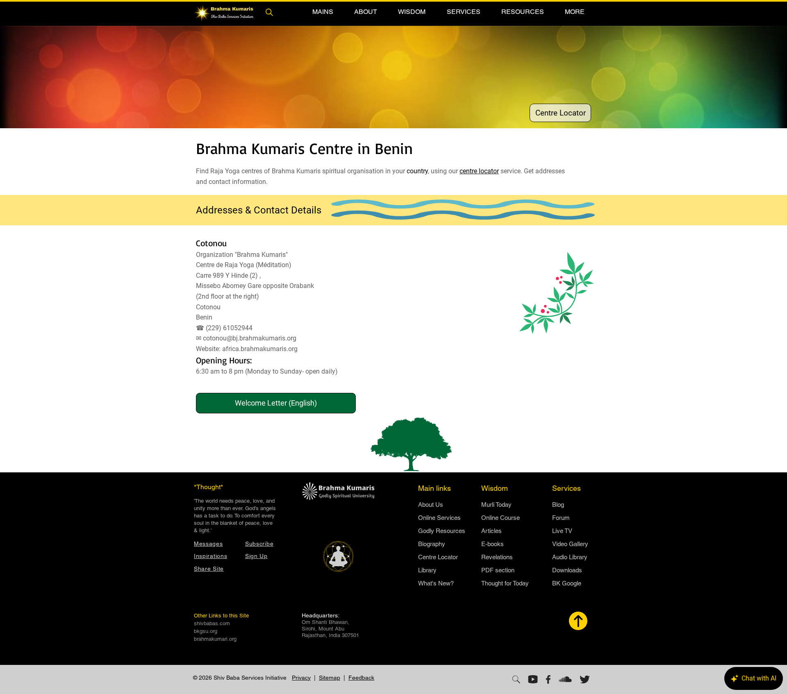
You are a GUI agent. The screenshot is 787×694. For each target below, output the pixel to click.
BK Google (566, 583)
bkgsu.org (205, 631)
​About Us (430, 504)
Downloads (567, 570)
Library (427, 570)
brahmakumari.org (215, 639)
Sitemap (329, 677)
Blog (558, 504)
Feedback (361, 677)
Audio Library (569, 556)
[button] (322, 12)
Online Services (439, 517)
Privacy (301, 677)
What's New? (436, 583)
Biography (431, 543)
